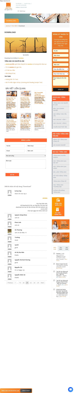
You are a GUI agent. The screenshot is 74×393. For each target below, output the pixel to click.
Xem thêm (59, 268)
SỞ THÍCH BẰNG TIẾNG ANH (60, 176)
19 (20, 283)
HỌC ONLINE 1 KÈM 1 (59, 119)
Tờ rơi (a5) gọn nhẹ (13, 67)
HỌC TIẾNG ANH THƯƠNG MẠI (58, 186)
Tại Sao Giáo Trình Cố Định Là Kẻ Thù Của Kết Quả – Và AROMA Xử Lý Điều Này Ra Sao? (11, 124)
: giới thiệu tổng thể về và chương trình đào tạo (26, 64)
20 (23, 283)
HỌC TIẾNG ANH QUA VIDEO (59, 167)
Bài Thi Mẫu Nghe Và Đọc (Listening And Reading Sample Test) (24, 82)
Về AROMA (19, 3)
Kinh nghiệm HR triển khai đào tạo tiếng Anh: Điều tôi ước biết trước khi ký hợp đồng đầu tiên (25, 124)
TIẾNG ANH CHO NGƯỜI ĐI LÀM (60, 104)
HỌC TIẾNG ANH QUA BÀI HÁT (59, 162)
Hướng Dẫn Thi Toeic (12, 79)
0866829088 (23, 7)
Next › (42, 283)
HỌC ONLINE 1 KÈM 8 (59, 123)
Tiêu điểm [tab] (60, 248)
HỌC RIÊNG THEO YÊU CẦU (60, 115)
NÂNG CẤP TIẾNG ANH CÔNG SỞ (60, 140)
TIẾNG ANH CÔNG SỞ (59, 181)
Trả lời (9, 195)
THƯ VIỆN (14, 26)
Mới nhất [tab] (66, 248)
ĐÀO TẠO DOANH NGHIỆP (58, 109)
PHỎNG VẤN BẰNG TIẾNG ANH (59, 191)
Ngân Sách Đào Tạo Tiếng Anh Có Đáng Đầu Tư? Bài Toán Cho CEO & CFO (40, 123)
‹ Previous (10, 283)
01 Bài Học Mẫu (10, 70)
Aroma (8, 26)
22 (30, 283)
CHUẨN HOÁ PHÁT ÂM (60, 127)
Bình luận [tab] (55, 248)
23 (34, 283)
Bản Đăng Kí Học (10, 73)
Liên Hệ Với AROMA (21, 5)
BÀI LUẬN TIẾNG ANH (59, 172)
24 (38, 283)
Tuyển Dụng (27, 3)
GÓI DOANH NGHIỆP (59, 145)
